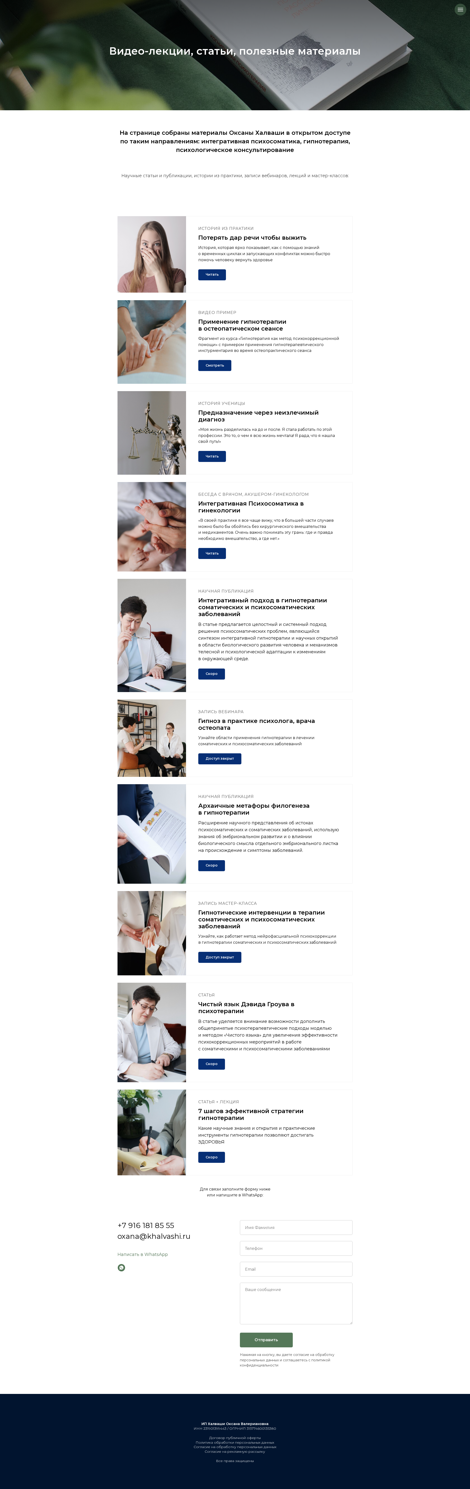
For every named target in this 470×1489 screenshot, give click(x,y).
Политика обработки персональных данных (235, 1442)
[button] (214, 365)
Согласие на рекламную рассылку (235, 1451)
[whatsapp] (121, 1267)
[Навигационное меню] (460, 9)
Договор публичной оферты (235, 1438)
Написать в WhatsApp (143, 1254)
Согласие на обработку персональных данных (235, 1447)
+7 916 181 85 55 (146, 1225)
